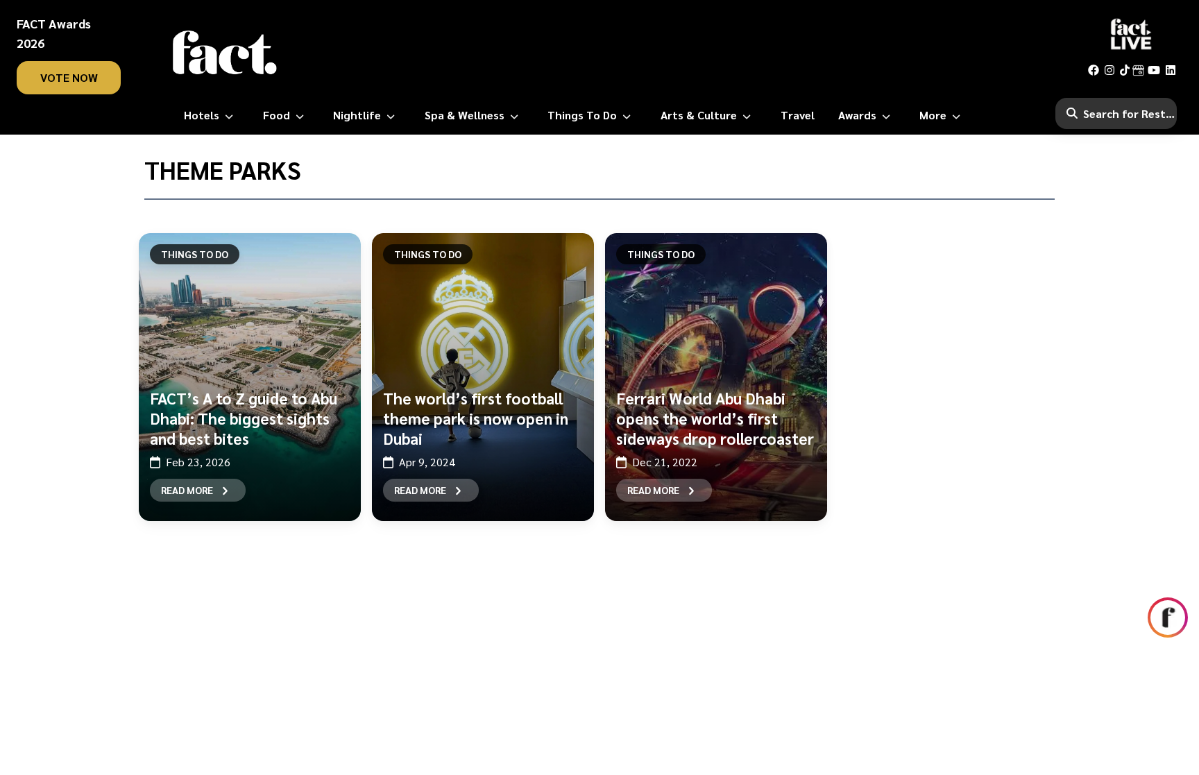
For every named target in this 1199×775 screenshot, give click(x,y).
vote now (69, 77)
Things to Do (661, 254)
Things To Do (194, 254)
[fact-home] (224, 52)
